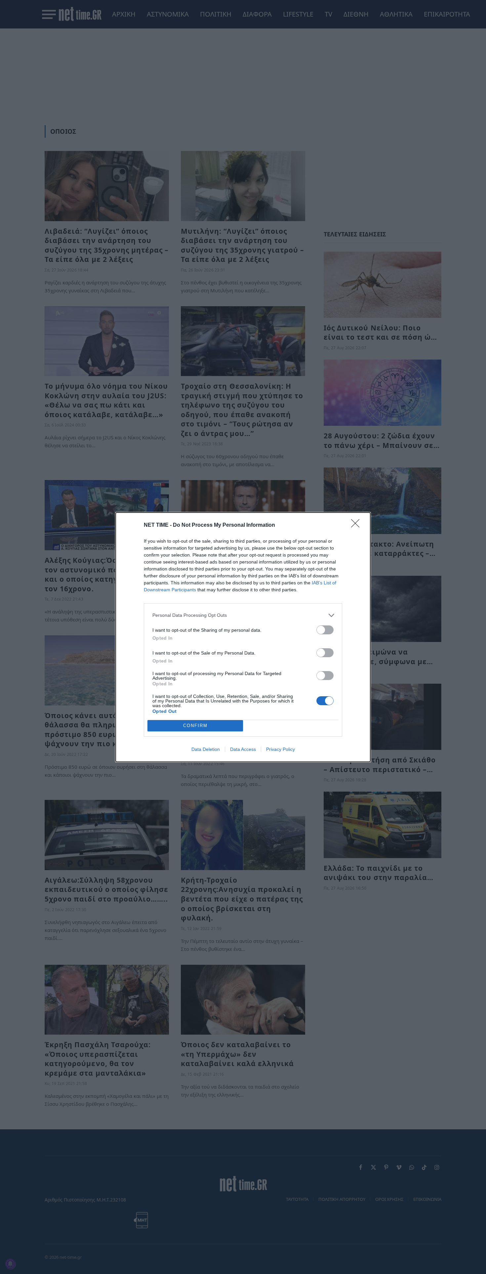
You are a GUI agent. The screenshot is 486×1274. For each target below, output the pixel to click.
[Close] (357, 525)
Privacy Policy (280, 749)
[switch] (325, 629)
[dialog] (243, 637)
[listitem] (243, 615)
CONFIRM (195, 725)
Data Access (243, 749)
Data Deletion (205, 749)
